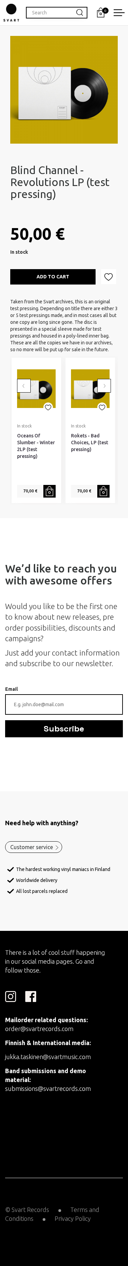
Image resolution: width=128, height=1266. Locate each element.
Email (11, 689)
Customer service (31, 847)
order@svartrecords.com (39, 1028)
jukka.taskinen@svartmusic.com (48, 1056)
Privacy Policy (73, 1218)
